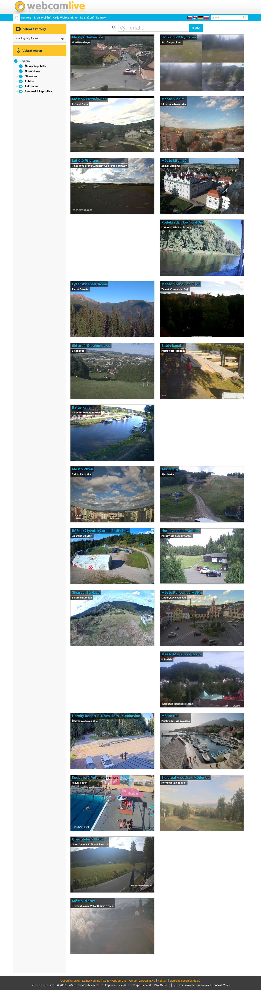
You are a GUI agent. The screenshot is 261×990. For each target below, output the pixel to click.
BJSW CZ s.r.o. (161, 985)
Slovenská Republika (38, 91)
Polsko (29, 81)
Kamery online (91, 980)
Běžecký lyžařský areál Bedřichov (100, 531)
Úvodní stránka (70, 980)
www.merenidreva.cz (198, 985)
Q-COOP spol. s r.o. (136, 985)
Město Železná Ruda (89, 99)
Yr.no (226, 985)
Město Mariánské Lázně (181, 654)
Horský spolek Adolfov (180, 531)
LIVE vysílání (42, 17)
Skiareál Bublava (86, 592)
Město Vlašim (173, 99)
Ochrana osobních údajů (185, 980)
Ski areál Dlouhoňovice (91, 345)
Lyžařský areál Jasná (89, 284)
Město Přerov (83, 901)
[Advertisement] (206, 6)
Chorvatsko (32, 71)
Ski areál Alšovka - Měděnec (185, 777)
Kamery (26, 17)
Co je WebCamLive (65, 17)
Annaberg (169, 469)
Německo (31, 76)
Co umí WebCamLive (142, 980)
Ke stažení (87, 17)
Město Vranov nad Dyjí (180, 284)
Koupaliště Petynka (88, 777)
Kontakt (101, 17)
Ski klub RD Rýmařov (178, 37)
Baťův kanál (171, 345)
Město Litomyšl (174, 160)
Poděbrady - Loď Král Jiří (182, 222)
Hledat (196, 27)
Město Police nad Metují (181, 592)
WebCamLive (49, 7)
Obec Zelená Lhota (88, 839)
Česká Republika (36, 66)
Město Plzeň (82, 469)
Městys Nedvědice (87, 37)
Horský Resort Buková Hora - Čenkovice (106, 716)
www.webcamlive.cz (90, 985)
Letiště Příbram (85, 160)
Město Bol (169, 716)
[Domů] (16, 17)
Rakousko (31, 86)
